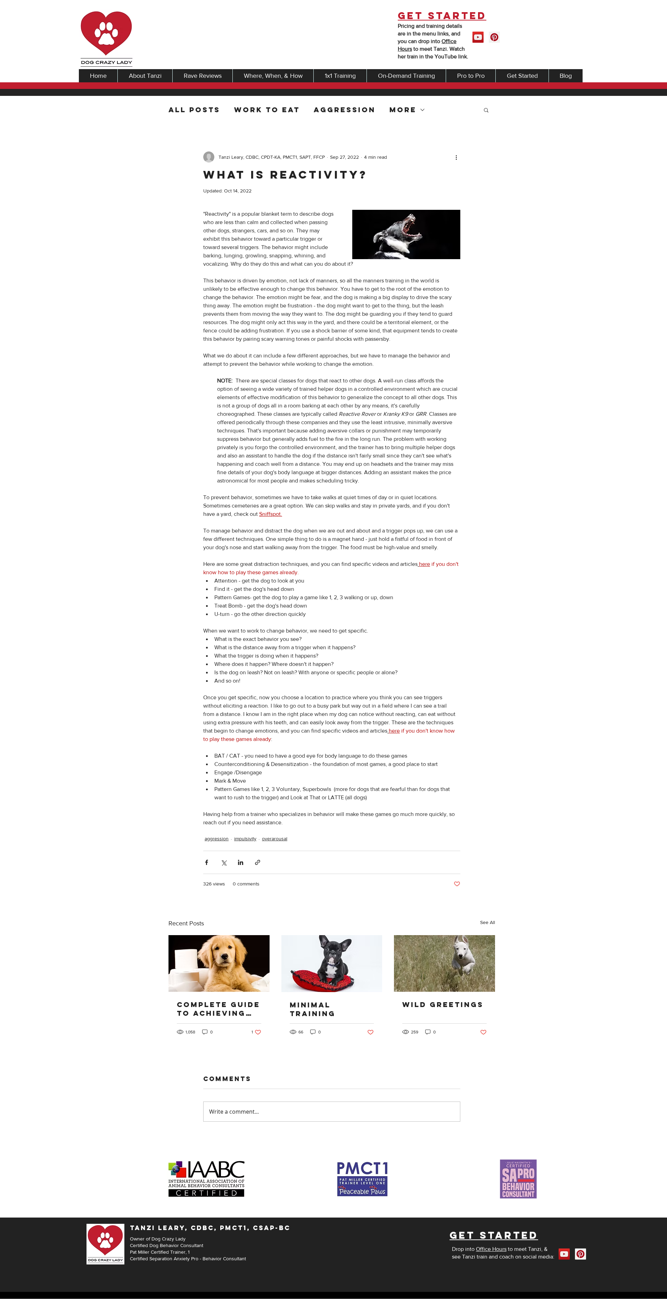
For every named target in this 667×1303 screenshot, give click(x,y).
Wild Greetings (443, 1004)
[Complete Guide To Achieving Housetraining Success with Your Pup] (219, 963)
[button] (486, 110)
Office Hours (491, 1249)
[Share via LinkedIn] (240, 862)
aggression (345, 110)
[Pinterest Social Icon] (494, 37)
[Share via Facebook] (206, 862)
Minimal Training (313, 1009)
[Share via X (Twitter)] (223, 862)
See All (487, 922)
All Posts (194, 110)
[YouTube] (478, 37)
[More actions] (456, 157)
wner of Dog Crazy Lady (160, 1239)
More (403, 110)
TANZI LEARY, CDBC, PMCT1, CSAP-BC (210, 1228)
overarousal (274, 838)
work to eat (267, 110)
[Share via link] (257, 862)
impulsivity (245, 838)
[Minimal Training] (331, 963)
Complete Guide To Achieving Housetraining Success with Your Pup (218, 1008)
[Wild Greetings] (444, 963)
